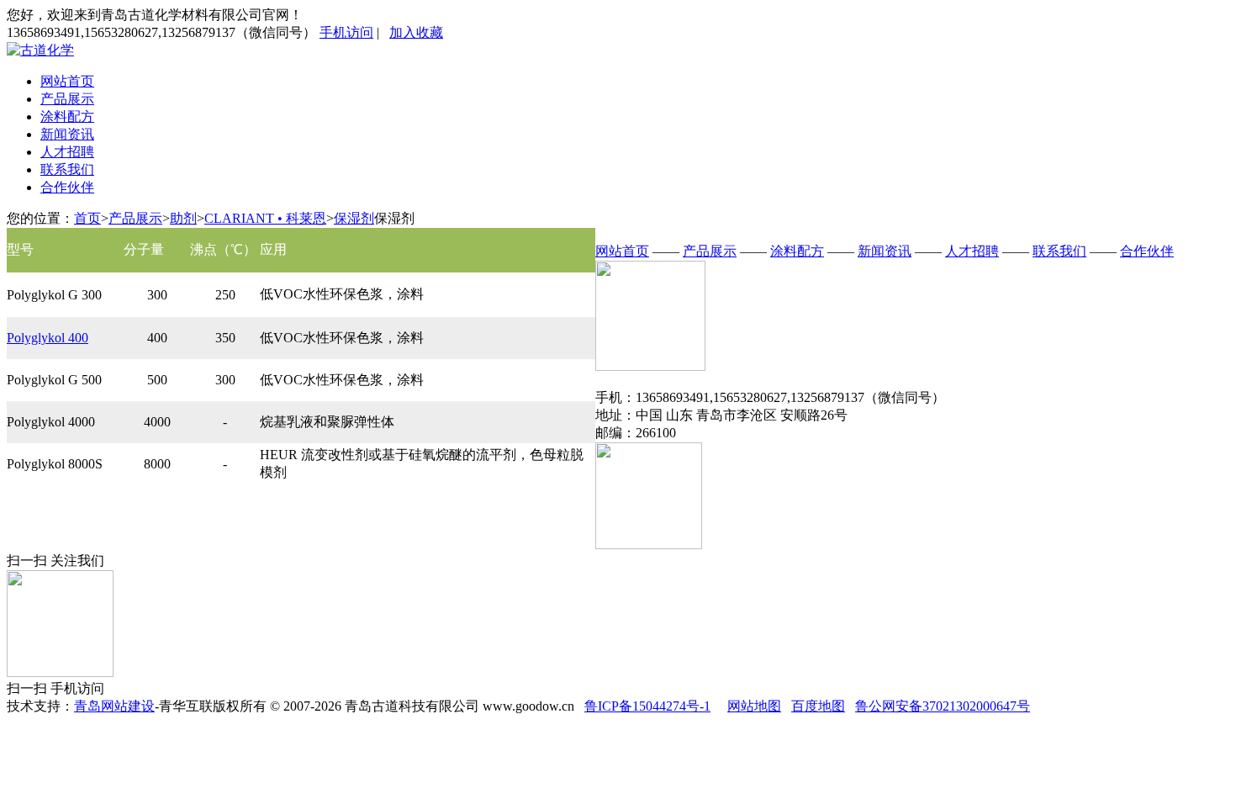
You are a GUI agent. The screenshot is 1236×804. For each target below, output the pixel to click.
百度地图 (818, 706)
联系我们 (67, 169)
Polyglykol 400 (47, 338)
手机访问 (346, 32)
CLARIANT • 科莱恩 (265, 218)
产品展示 (67, 99)
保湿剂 (354, 218)
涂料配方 (67, 116)
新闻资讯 (67, 134)
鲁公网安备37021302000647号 (942, 706)
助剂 (183, 218)
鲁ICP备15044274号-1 (647, 706)
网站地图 (754, 706)
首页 (87, 218)
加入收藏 (416, 32)
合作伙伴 (67, 187)
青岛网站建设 (114, 706)
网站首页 (67, 81)
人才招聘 (67, 152)
